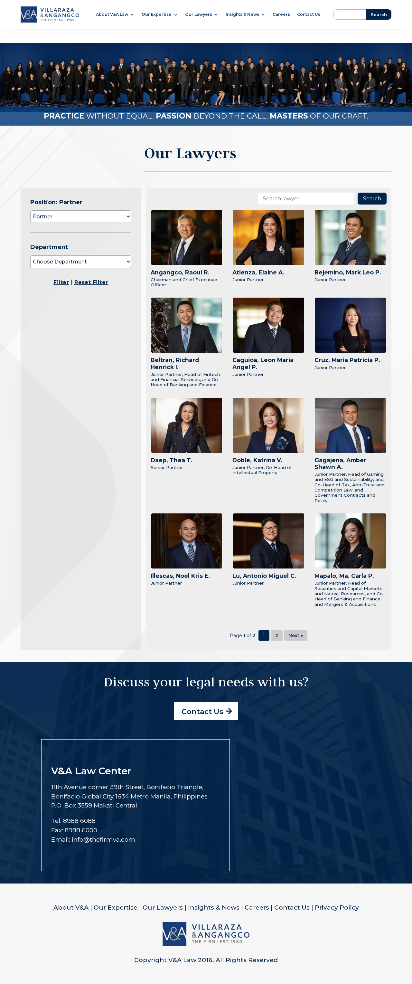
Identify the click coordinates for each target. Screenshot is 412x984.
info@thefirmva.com (103, 839)
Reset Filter (91, 282)
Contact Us (308, 14)
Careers (281, 14)
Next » (295, 635)
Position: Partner (56, 202)
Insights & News (242, 14)
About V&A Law (112, 14)
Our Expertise (157, 14)
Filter (61, 282)
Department (49, 247)
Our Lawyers (198, 14)
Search (372, 199)
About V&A (71, 907)
